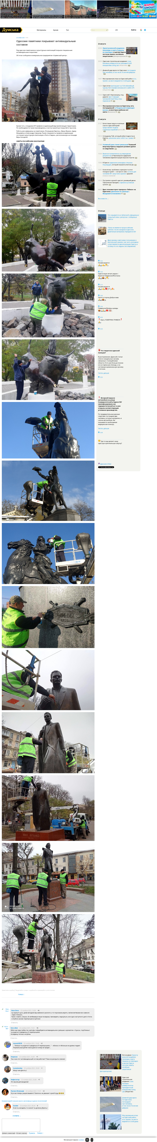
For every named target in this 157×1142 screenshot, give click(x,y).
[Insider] (7, 1110)
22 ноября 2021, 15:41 (27, 1028)
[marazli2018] (7, 1047)
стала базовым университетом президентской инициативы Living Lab (117, 63)
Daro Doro (15, 1010)
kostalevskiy (17, 1068)
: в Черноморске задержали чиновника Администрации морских (118, 157)
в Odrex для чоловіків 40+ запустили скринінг (119, 173)
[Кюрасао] (5, 1061)
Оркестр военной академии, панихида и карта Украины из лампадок (114, 50)
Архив (55, 30)
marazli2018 (17, 1043)
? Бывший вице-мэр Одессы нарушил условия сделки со (119, 147)
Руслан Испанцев (17, 1091)
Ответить (14, 1023)
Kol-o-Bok (14, 1028)
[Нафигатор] (5, 1083)
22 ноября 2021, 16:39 (27, 1057)
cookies (81, 1140)
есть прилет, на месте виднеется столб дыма (119, 80)
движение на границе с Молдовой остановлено (116, 193)
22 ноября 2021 (20, 37)
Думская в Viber (105, 464)
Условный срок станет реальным (115, 145)
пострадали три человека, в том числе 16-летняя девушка (119, 71)
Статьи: (101, 210)
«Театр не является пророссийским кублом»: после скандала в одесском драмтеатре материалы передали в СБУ (122, 230)
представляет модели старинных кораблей (110, 129)
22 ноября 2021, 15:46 (31, 1043)
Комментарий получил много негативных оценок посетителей (24, 1101)
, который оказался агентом (122, 165)
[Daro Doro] (5, 1011)
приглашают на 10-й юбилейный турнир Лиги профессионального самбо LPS (118, 87)
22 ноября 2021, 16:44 (31, 1068)
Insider (15, 1106)
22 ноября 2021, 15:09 (28, 1010)
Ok (87, 1140)
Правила (32, 1133)
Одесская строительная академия (115, 61)
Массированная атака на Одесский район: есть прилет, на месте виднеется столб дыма (130, 1118)
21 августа (102, 119)
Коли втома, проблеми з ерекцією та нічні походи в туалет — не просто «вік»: (118, 171)
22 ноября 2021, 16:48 (28, 1080)
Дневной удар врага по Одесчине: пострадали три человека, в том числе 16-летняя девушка (47, 16)
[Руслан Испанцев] (5, 1095)
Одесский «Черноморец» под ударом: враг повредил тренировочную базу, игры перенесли (80, 16)
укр (116, 30)
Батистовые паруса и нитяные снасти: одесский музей (113, 124)
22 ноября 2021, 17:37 (33, 1091)
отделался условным (126, 183)
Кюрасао (14, 1057)
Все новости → (103, 199)
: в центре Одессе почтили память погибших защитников (114, 54)
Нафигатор (15, 1080)
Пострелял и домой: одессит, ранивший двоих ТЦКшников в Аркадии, (119, 181)
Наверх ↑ (21, 994)
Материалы (41, 30)
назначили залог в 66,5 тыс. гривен (120, 138)
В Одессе (106, 163)
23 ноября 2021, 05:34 (27, 1106)
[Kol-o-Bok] (5, 1029)
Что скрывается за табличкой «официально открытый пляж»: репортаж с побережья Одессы (123, 217)
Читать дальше (103, 373)
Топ (67, 30)
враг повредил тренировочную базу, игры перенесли (112, 99)
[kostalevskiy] (7, 1072)
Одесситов (107, 86)
